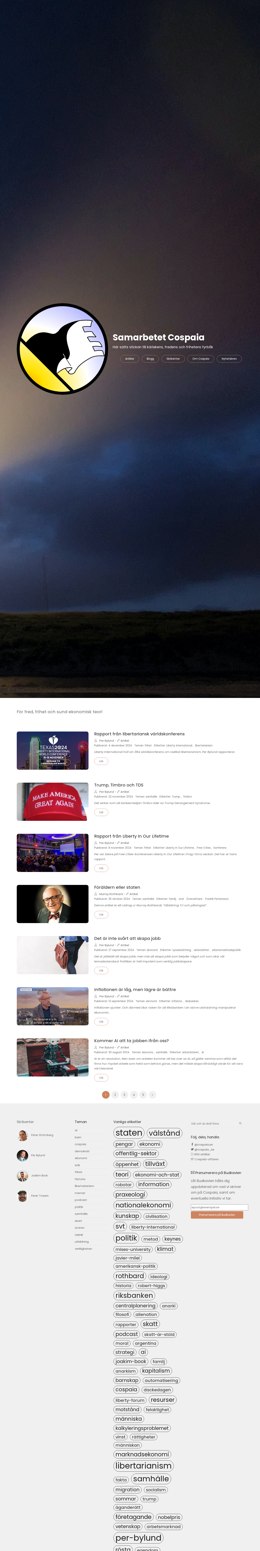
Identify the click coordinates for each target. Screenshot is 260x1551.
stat (181, 899)
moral (122, 1343)
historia (80, 1179)
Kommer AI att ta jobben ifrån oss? (131, 1041)
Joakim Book (39, 1175)
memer (80, 1193)
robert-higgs (151, 1286)
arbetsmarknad (164, 1527)
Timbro (187, 796)
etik (77, 1165)
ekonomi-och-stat (157, 1174)
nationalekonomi (143, 1205)
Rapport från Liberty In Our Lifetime (131, 836)
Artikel (124, 741)
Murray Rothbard (111, 894)
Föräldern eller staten (117, 887)
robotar (124, 1185)
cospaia (80, 1144)
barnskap (127, 1380)
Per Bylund (106, 741)
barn (78, 1137)
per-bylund (138, 1538)
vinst (120, 1437)
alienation (146, 1314)
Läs (101, 761)
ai (76, 1130)
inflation (177, 1001)
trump (149, 1499)
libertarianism (204, 745)
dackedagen (157, 1390)
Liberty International (179, 745)
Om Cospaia (200, 359)
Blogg (150, 359)
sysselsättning (181, 950)
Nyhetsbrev (229, 359)
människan (128, 1445)
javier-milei (128, 1258)
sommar (126, 1498)
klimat (165, 1249)
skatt (78, 1221)
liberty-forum (130, 1400)
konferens (220, 848)
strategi (125, 1352)
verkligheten (83, 1249)
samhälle (151, 796)
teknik (79, 1235)
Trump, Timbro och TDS (118, 785)
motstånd (127, 1409)
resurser (163, 1399)
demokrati (82, 1151)
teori (122, 1174)
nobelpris (169, 1517)
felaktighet (157, 1410)
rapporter (126, 1325)
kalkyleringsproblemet (142, 1428)
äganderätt (128, 1507)
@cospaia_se (204, 1149)
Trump (176, 796)
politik (79, 1207)
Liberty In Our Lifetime (180, 848)
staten (80, 1228)
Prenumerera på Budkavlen (217, 1215)
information (153, 1184)
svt (120, 1226)
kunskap (127, 1216)
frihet (148, 745)
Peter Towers (40, 1196)
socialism (156, 1490)
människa (129, 1419)
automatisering (161, 1380)
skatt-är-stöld (159, 1334)
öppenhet (127, 1164)
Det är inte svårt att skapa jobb (127, 938)
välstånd (164, 1133)
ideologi (159, 1277)
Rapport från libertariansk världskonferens (139, 734)
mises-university (133, 1249)
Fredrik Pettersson (217, 899)
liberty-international (153, 1227)
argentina (145, 1343)
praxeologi (130, 1194)
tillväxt (155, 1163)
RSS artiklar (202, 1154)
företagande (134, 1517)
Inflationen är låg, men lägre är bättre (135, 990)
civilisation (156, 1216)
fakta (121, 1480)
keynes (172, 1238)
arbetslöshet (190, 1052)
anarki (168, 1306)
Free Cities (204, 848)
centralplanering (136, 1305)
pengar (124, 1144)
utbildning (82, 1242)
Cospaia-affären (206, 1159)
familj (172, 899)
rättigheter (143, 1437)
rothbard (130, 1275)
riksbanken (192, 1001)
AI (203, 1052)
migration (128, 1489)
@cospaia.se (203, 1145)
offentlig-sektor (136, 1153)
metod (151, 1239)
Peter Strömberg (42, 1135)
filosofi (122, 1314)
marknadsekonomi (142, 1454)
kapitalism (156, 1371)
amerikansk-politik (136, 1266)
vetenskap (128, 1526)
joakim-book (131, 1361)
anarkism (126, 1371)
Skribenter (173, 359)
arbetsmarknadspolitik (226, 950)
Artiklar (129, 359)
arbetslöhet (201, 950)
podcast (81, 1200)
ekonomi (152, 950)
